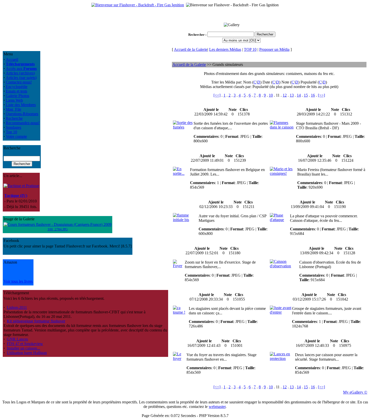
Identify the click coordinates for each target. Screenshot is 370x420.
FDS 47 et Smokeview (25, 344)
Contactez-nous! (19, 82)
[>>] (321, 95)
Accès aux (21, 68)
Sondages (13, 127)
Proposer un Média (274, 49)
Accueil (12, 59)
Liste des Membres (21, 105)
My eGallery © (355, 392)
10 (271, 95)
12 (285, 95)
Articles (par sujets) (21, 77)
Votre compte (16, 136)
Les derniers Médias (225, 49)
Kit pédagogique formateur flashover (36, 321)
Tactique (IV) (15, 195)
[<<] (216, 95)
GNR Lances (17, 339)
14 (299, 95)
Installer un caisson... (23, 348)
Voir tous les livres (18, 281)
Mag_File (13, 109)
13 (292, 95)
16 (313, 95)
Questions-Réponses (22, 114)
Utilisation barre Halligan (27, 353)
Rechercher (196, 34)
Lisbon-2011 (17, 307)
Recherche (14, 118)
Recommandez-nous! (23, 123)
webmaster (217, 406)
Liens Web (14, 100)
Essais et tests (16, 91)
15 (306, 95)
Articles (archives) (20, 73)
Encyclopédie (16, 87)
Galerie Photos (17, 96)
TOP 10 (250, 49)
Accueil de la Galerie (190, 49)
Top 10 (11, 132)
